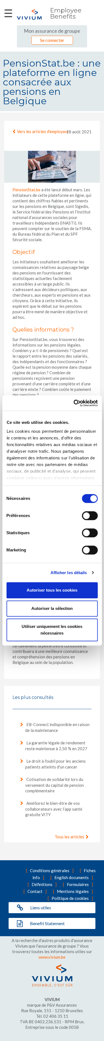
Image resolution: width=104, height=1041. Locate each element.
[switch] (90, 515)
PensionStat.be (26, 189)
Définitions (42, 884)
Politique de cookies (70, 898)
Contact (34, 891)
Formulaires (78, 884)
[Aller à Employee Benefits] (29, 14)
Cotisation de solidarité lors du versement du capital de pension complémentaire (54, 785)
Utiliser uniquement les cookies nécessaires (52, 629)
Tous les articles (69, 836)
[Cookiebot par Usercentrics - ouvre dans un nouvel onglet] (74, 403)
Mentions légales (73, 891)
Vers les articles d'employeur (43, 131)
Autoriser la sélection (52, 608)
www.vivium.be (52, 957)
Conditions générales (49, 870)
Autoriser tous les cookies (52, 590)
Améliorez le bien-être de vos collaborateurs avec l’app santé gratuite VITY (53, 809)
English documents (71, 877)
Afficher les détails (68, 572)
